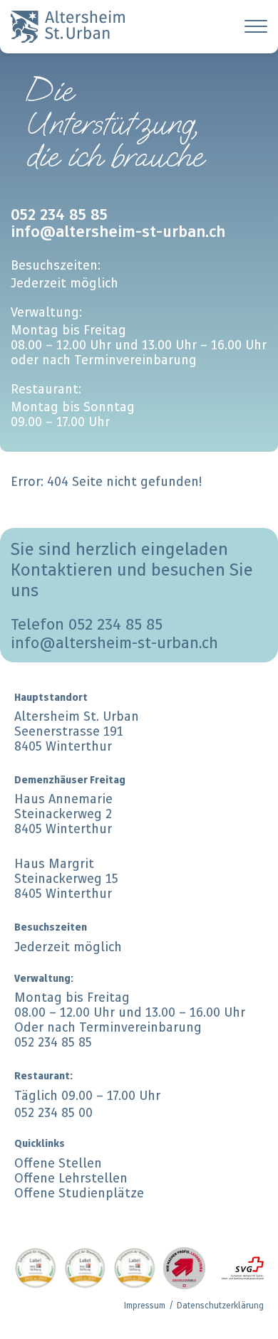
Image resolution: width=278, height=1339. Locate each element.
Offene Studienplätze (79, 1192)
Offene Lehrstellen (71, 1177)
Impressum (144, 1305)
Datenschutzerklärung (220, 1305)
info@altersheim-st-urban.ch (114, 642)
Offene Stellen (58, 1162)
